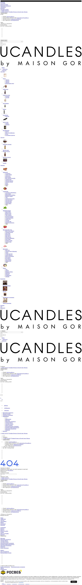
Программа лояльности (5, 539)
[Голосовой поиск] (1, 44)
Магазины (2, 538)
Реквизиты (2, 546)
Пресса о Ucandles (4, 533)
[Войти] (1, 396)
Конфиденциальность (5, 567)
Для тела (2, 520)
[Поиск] (1, 395)
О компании (3, 527)
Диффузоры (3, 519)
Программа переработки (5, 545)
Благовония (3, 523)
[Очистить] (22, 41)
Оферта (2, 568)
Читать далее (22, 579)
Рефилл (2, 522)
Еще (6, 185)
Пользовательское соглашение (7, 543)
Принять (74, 581)
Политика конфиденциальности (7, 544)
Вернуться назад (4, 470)
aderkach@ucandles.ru (16, 19)
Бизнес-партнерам (4, 548)
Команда (2, 528)
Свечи (1, 517)
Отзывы (2, 532)
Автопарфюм (3, 521)
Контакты (2, 534)
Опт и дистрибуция (4, 551)
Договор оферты (4, 540)
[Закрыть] (1, 400)
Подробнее (21, 582)
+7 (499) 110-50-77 (4, 10)
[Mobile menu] (1, 342)
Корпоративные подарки (5, 552)
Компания (2, 525)
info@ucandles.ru (10, 16)
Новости (2, 529)
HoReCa (2, 550)
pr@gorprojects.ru (15, 20)
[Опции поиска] (1, 42)
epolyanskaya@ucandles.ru (23, 17)
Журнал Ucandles (4, 531)
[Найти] (5, 44)
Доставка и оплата (4, 542)
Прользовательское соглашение (18, 567)
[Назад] (6, 418)
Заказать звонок (4, 13)
